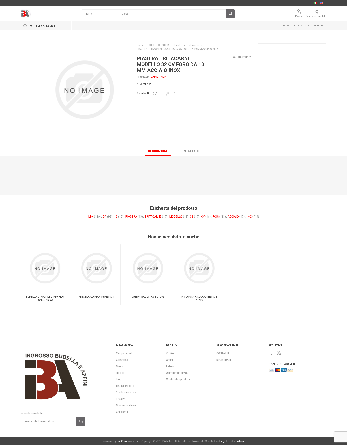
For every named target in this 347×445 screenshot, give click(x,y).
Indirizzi (170, 366)
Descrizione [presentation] (158, 151)
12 (115, 216)
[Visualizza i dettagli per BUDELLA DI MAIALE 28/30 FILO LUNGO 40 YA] (45, 268)
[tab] (158, 151)
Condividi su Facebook (161, 93)
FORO (216, 216)
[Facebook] (272, 352)
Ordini (169, 359)
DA (104, 216)
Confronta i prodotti (316, 16)
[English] (321, 3)
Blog (118, 379)
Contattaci (122, 359)
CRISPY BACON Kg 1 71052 (148, 296)
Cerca (119, 366)
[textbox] (172, 13)
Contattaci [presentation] (189, 151)
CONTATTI (222, 353)
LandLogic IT (221, 441)
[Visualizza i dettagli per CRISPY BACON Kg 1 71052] (148, 268)
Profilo (298, 16)
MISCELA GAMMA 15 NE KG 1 (96, 296)
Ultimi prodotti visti (177, 372)
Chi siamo (122, 411)
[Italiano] (315, 3)
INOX (250, 216)
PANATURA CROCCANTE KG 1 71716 (199, 298)
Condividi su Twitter (155, 93)
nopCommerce (125, 441)
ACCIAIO (233, 216)
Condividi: (143, 93)
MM (90, 216)
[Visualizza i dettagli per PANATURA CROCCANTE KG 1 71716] (199, 268)
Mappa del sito (124, 353)
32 (191, 216)
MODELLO (175, 216)
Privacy (120, 398)
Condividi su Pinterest (167, 93)
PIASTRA (131, 216)
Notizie (120, 372)
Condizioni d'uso (126, 405)
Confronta (244, 57)
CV (203, 216)
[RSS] (279, 352)
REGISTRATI (223, 359)
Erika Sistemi (237, 441)
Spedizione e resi (126, 392)
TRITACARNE (153, 216)
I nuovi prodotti (125, 385)
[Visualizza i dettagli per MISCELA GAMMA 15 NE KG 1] (96, 268)
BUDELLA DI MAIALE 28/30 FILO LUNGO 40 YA (45, 298)
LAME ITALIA (158, 76)
